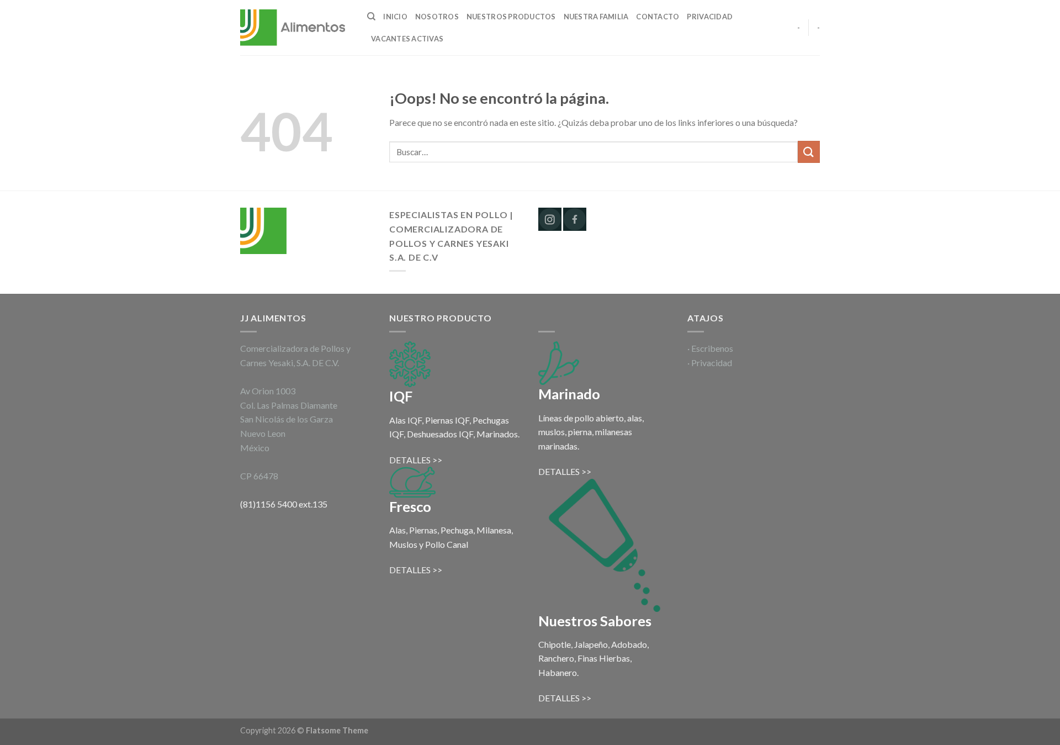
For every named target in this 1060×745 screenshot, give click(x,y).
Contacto (657, 16)
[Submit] (809, 151)
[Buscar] (371, 16)
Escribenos (712, 348)
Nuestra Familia (596, 16)
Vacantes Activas (407, 38)
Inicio (395, 16)
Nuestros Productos (511, 16)
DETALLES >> (415, 460)
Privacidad (710, 16)
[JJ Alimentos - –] (295, 27)
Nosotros (437, 16)
